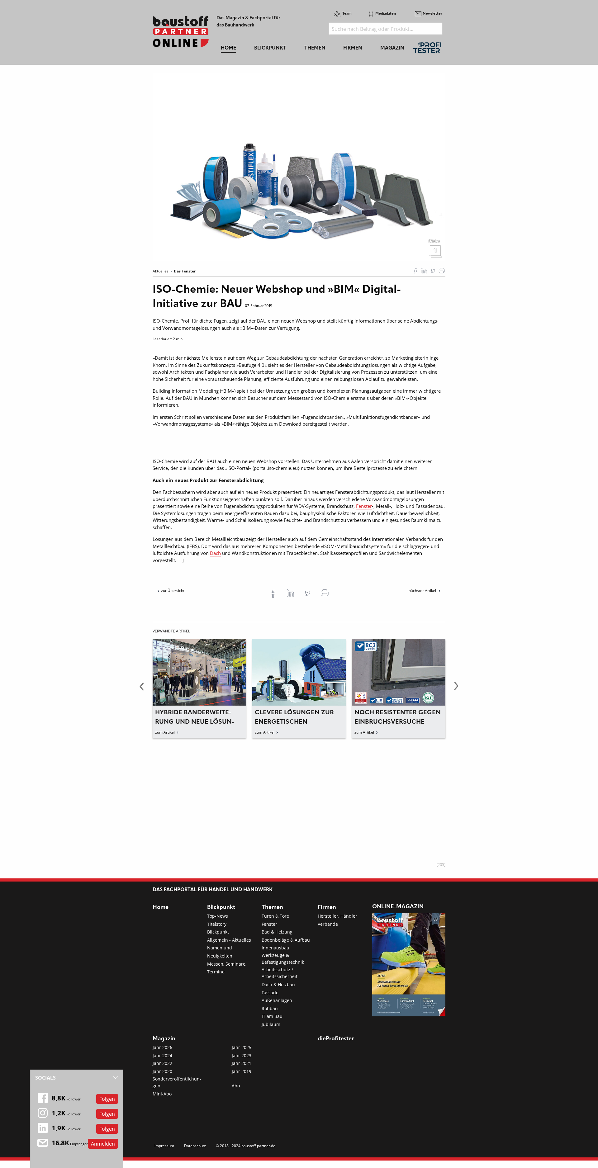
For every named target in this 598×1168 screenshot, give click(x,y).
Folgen (107, 1098)
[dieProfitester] (427, 49)
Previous (142, 689)
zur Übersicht (172, 590)
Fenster (364, 506)
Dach (215, 553)
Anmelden (103, 1143)
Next (456, 689)
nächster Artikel (423, 590)
